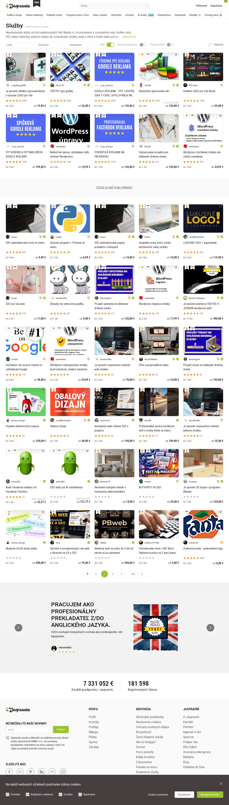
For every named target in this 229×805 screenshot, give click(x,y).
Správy (93, 742)
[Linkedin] (41, 771)
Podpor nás (190, 742)
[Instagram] (63, 771)
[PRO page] (36, 3)
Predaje (94, 727)
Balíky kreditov (145, 757)
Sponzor (188, 737)
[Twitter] (20, 771)
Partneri (188, 727)
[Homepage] (18, 5)
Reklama (188, 757)
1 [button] (104, 574)
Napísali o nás (192, 732)
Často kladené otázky (149, 737)
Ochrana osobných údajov (152, 727)
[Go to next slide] (210, 628)
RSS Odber (190, 747)
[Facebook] (9, 771)
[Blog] (52, 771)
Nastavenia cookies (148, 722)
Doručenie (43, 44)
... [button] (127, 574)
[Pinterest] (30, 771)
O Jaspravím (191, 717)
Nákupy (93, 732)
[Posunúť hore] (87, 574)
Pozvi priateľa (145, 752)
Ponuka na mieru (146, 767)
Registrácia (216, 5)
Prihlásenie (201, 5)
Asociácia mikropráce (197, 752)
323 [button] (133, 574)
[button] (95, 574)
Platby (93, 737)
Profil (92, 717)
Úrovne (140, 747)
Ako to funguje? (146, 742)
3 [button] (121, 574)
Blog (186, 762)
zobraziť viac (129, 36)
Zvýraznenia (144, 762)
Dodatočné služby (147, 772)
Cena (9, 44)
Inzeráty (94, 722)
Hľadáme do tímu (194, 767)
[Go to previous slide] (18, 628)
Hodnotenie (76, 44)
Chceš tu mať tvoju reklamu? (114, 187)
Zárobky (94, 747)
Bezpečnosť (143, 732)
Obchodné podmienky (150, 717)
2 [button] (113, 574)
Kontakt (188, 722)
